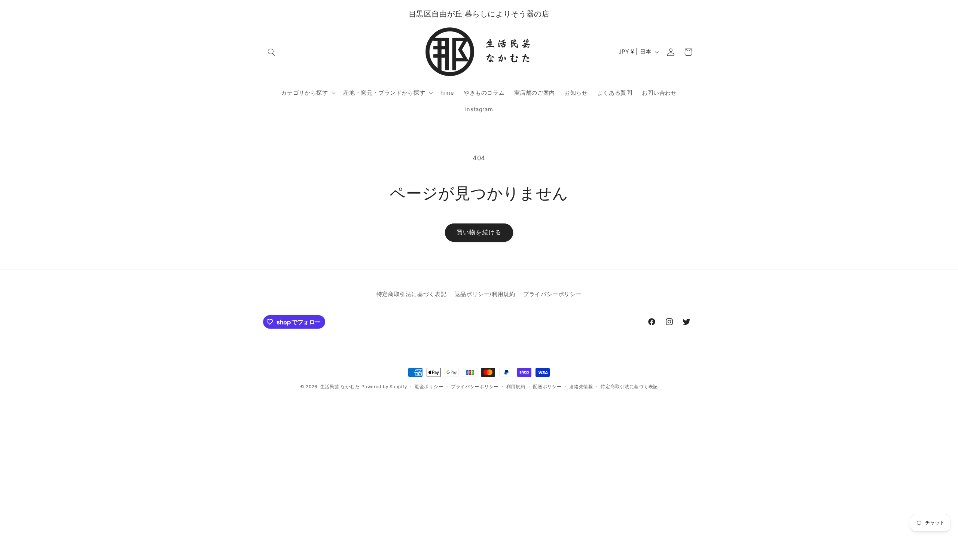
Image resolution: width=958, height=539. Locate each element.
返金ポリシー (429, 386)
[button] (271, 52)
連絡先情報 (581, 386)
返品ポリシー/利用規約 (485, 294)
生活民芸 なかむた (340, 386)
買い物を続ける (479, 232)
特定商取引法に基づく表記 (411, 294)
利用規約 (515, 386)
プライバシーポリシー (552, 294)
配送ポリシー (547, 386)
